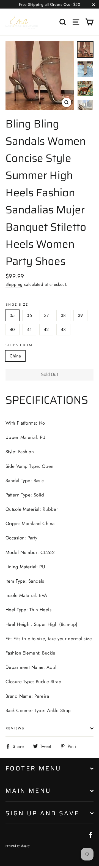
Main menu (28, 791)
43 (63, 329)
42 (46, 329)
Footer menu (33, 768)
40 (12, 329)
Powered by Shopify (18, 846)
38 (63, 315)
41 (29, 329)
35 (12, 315)
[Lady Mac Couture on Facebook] (90, 834)
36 (29, 315)
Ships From (19, 345)
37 (46, 315)
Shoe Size (17, 304)
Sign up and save (42, 813)
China (15, 356)
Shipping (14, 284)
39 (80, 315)
